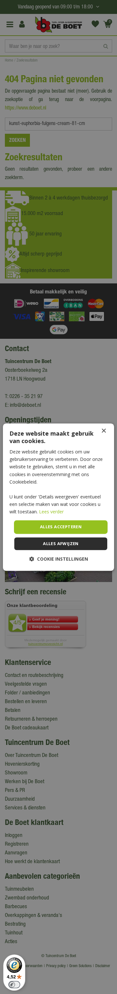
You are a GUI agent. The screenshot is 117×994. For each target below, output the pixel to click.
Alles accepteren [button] (61, 527)
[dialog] (58, 497)
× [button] (103, 430)
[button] (58, 559)
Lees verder (51, 511)
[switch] (14, 984)
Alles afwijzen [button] (61, 543)
